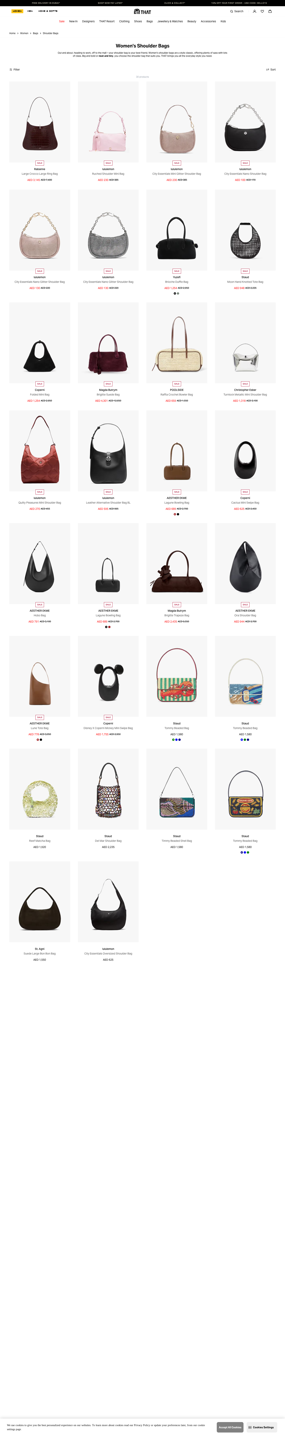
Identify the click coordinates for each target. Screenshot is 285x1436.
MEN (30, 11)
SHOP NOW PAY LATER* (110, 3)
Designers (88, 21)
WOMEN (17, 11)
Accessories (208, 21)
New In (73, 21)
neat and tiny (106, 55)
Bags (150, 21)
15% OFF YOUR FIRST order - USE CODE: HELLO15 (239, 3)
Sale (62, 21)
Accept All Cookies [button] (230, 1427)
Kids (223, 21)
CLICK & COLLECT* (174, 3)
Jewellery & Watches (170, 21)
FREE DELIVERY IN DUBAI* (46, 3)
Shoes (138, 21)
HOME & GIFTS (48, 11)
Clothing (124, 21)
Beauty (191, 21)
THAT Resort (107, 21)
